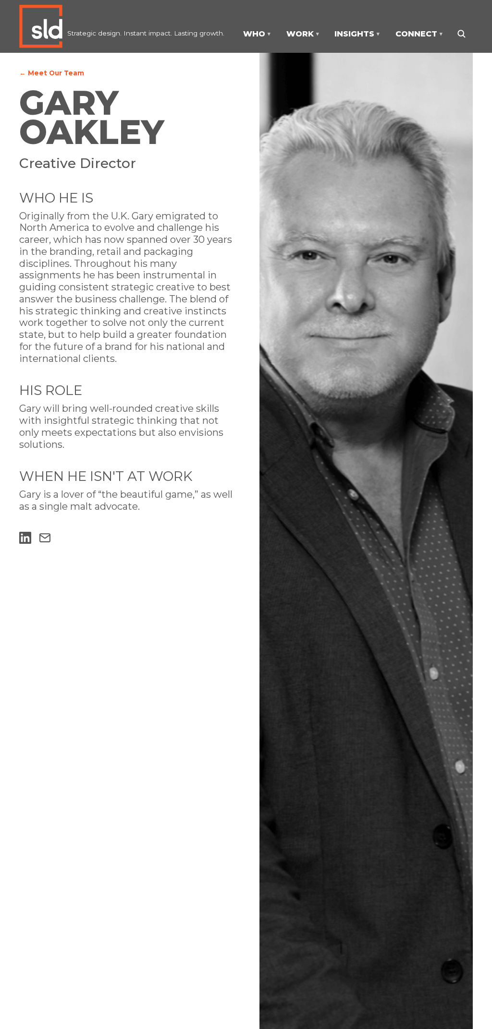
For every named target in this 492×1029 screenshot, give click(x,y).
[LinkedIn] (25, 538)
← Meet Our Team (51, 73)
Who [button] (257, 33)
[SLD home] (43, 26)
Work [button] (302, 33)
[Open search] (461, 33)
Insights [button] (357, 33)
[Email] (45, 538)
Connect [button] (419, 33)
